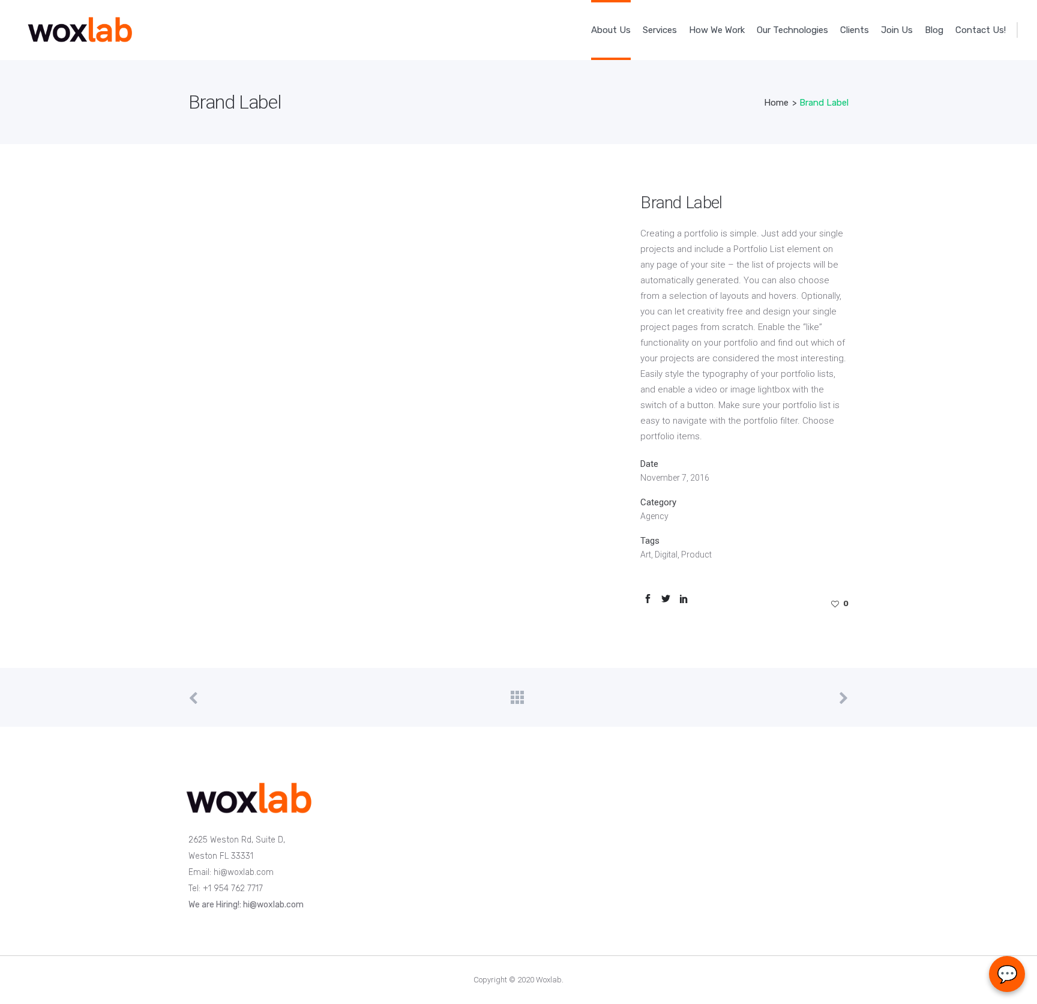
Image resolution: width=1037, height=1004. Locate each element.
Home (776, 102)
